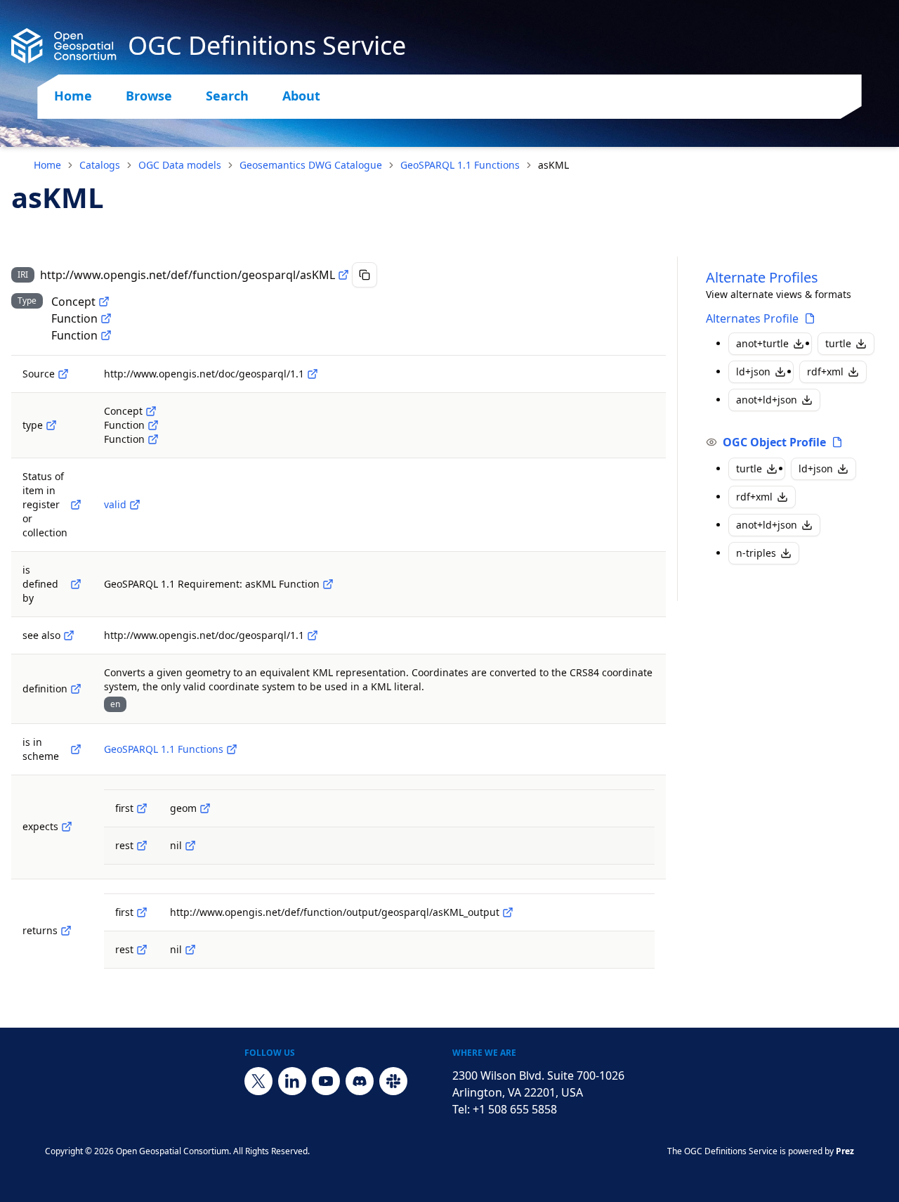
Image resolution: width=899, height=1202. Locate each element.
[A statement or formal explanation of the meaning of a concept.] (75, 688)
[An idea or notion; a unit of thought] (104, 301)
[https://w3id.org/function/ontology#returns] (66, 930)
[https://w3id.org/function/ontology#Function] (106, 335)
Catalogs (99, 165)
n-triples (756, 553)
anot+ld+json (766, 399)
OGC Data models (179, 165)
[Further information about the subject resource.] (68, 635)
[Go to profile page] (809, 318)
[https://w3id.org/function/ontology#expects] (66, 826)
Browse (149, 95)
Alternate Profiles (762, 277)
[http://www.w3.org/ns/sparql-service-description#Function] (106, 318)
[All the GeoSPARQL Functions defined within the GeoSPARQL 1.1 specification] (231, 749)
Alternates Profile (752, 318)
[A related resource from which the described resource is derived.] (63, 374)
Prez (845, 1151)
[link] (553, 165)
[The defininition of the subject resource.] (75, 584)
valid (115, 504)
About (301, 95)
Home (73, 95)
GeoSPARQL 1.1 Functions (460, 165)
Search (227, 95)
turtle (838, 343)
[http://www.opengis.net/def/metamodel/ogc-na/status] (75, 504)
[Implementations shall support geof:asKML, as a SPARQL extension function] (328, 584)
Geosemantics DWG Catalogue (310, 165)
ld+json (753, 371)
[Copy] (364, 274)
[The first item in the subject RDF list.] (141, 808)
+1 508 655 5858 (515, 1109)
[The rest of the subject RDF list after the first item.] (141, 845)
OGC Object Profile (774, 442)
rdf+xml (825, 371)
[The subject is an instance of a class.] (51, 425)
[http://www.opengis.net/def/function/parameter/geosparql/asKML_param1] (205, 808)
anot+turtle (762, 343)
